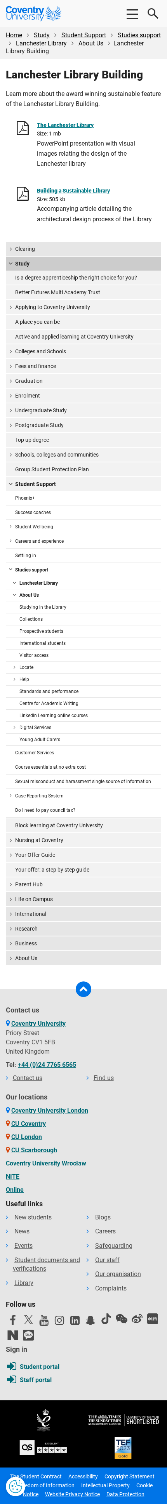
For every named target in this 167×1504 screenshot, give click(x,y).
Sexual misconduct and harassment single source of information (83, 781)
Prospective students (41, 631)
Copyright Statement (129, 1476)
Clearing (25, 249)
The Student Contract (36, 1476)
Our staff (107, 1260)
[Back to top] (83, 989)
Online (15, 1189)
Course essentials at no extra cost (50, 767)
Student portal (39, 1366)
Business (26, 943)
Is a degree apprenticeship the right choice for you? (76, 277)
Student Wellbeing (34, 527)
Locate (26, 667)
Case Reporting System (39, 796)
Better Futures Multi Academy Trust (57, 292)
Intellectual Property (105, 1485)
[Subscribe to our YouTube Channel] (44, 1322)
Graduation (29, 381)
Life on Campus (34, 899)
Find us (104, 1078)
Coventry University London (49, 1110)
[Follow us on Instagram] (59, 1322)
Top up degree (32, 440)
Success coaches (33, 512)
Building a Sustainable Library (73, 191)
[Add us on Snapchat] (90, 1322)
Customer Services (34, 752)
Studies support (139, 35)
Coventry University (38, 1023)
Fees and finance (35, 366)
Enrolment (27, 395)
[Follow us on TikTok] (106, 1318)
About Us (90, 43)
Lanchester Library (41, 43)
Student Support (83, 35)
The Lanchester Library (65, 125)
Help (24, 679)
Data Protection (125, 1494)
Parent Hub (29, 884)
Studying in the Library (42, 607)
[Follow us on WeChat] (122, 1318)
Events (23, 1245)
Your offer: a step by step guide (52, 870)
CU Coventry (28, 1123)
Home (14, 35)
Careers (105, 1231)
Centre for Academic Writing (48, 703)
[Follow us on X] (28, 1319)
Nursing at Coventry (39, 840)
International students (42, 643)
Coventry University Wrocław (46, 1163)
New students (33, 1217)
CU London (26, 1137)
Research (26, 929)
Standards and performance (48, 691)
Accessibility (83, 1476)
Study (42, 35)
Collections (31, 619)
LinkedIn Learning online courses (53, 715)
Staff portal (36, 1380)
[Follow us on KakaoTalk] (28, 1335)
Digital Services (35, 727)
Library (23, 1283)
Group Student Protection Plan (52, 469)
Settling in (25, 555)
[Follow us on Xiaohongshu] (153, 1318)
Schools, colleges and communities (57, 455)
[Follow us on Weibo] (137, 1318)
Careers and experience (39, 541)
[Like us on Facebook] (13, 1322)
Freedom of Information (46, 1485)
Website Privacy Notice (72, 1494)
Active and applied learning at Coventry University (74, 336)
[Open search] (153, 13)
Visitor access (34, 655)
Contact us (27, 1078)
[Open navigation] (132, 13)
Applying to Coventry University (52, 307)
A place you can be (37, 322)
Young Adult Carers (39, 739)
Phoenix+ (25, 498)
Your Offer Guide (35, 855)
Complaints (111, 1288)
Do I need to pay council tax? (45, 810)
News (22, 1231)
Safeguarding (113, 1245)
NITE (12, 1176)
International (30, 914)
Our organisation (118, 1274)
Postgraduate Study (39, 425)
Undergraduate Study (41, 410)
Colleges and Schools (40, 351)
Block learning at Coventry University (59, 825)
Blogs (103, 1217)
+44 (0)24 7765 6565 (47, 1064)
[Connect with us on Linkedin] (75, 1322)
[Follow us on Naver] (13, 1335)
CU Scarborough (34, 1150)
